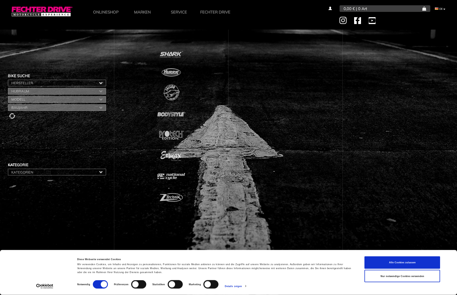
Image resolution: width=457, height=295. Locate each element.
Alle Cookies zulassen (402, 262)
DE (440, 9)
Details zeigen (233, 286)
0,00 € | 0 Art (355, 8)
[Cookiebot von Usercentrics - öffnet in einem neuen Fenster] (45, 286)
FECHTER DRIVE (215, 12)
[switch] (138, 284)
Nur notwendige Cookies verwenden (402, 276)
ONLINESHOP (106, 12)
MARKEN (142, 12)
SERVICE (179, 12)
